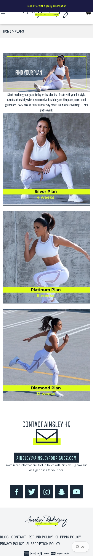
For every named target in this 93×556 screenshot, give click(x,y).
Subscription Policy (43, 543)
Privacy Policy (12, 543)
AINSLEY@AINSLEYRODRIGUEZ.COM (46, 458)
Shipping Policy (68, 537)
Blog (4, 537)
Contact (18, 537)
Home (7, 31)
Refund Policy (41, 537)
